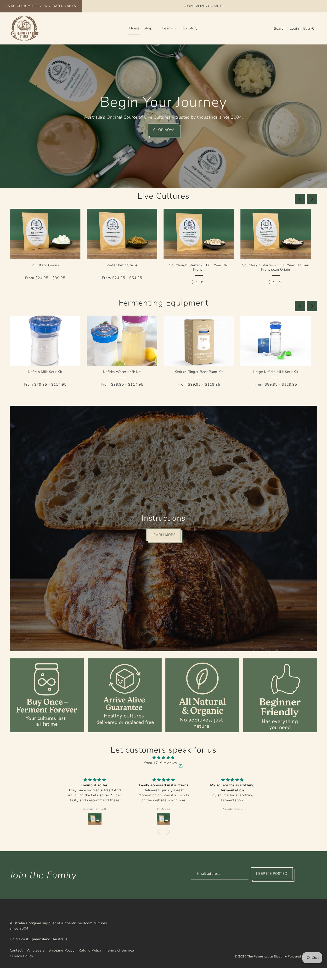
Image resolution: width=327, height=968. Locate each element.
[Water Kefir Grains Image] (122, 234)
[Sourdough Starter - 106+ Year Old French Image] (199, 234)
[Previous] (300, 199)
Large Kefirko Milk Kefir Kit (275, 371)
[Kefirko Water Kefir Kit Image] (122, 341)
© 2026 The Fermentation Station (259, 956)
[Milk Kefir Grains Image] (45, 234)
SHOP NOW (163, 129)
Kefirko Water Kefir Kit (122, 371)
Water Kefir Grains (122, 265)
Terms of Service (120, 950)
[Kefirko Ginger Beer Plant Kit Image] (199, 341)
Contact (16, 950)
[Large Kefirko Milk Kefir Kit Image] (275, 341)
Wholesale (36, 950)
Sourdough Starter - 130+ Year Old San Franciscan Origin (275, 267)
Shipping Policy (62, 950)
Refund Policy (90, 950)
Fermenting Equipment (163, 302)
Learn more (164, 534)
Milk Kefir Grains (45, 265)
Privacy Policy (21, 956)
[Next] (312, 199)
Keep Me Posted (272, 873)
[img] (163, 757)
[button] (160, 831)
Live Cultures (163, 196)
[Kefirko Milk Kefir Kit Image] (45, 341)
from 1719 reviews (160, 762)
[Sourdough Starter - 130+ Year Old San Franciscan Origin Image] (275, 234)
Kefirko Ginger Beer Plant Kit (199, 371)
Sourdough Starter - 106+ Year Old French (199, 267)
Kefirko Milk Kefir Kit (45, 371)
